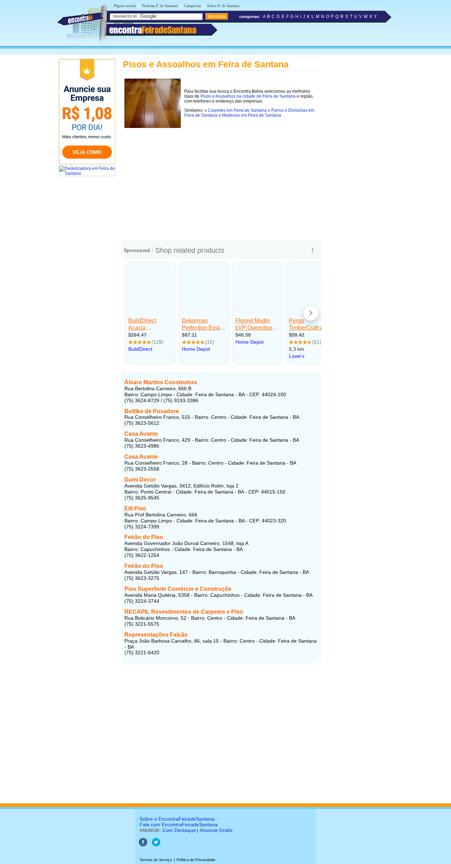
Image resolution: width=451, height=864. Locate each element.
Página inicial (125, 6)
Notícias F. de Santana (160, 6)
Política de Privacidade (196, 860)
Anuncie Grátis (216, 830)
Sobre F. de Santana (223, 6)
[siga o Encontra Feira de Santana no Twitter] (156, 844)
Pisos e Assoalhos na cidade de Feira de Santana (248, 96)
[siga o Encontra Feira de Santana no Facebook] (143, 844)
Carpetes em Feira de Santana (237, 110)
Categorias (192, 6)
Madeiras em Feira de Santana (251, 115)
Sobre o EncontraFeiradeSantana (177, 819)
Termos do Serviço (156, 860)
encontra (152, 30)
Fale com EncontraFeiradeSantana (179, 824)
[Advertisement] (221, 179)
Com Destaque (179, 830)
